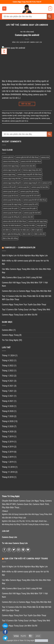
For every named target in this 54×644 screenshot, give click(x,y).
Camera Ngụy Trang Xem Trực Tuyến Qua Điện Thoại (24, 304)
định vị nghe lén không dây (11, 234)
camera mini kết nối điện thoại (31, 161)
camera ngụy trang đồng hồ (12, 183)
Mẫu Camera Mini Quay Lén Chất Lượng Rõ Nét (22, 277)
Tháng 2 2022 (8, 370)
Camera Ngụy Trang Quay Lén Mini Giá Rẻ (19, 314)
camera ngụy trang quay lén (39, 116)
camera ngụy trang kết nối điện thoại (29, 174)
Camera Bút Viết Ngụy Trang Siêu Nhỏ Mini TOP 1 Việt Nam (25, 284)
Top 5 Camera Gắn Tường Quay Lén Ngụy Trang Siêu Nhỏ (26, 309)
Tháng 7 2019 (8, 436)
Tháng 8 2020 (8, 411)
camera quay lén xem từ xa (19, 121)
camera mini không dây (10, 161)
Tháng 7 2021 (8, 391)
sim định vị (6, 230)
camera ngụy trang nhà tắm (12, 179)
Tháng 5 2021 (8, 396)
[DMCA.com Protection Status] (41, 640)
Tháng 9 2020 (8, 406)
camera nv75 (46, 183)
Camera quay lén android (27, 35)
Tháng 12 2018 (8, 467)
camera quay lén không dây (12, 200)
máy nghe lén (41, 225)
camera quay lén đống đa (11, 217)
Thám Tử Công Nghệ (26, 640)
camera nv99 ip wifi (8, 118)
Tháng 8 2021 (8, 386)
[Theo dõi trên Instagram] (9, 550)
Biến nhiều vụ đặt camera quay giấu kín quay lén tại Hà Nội (25, 262)
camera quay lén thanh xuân (12, 213)
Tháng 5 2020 (8, 426)
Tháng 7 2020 (8, 416)
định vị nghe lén (37, 230)
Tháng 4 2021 (8, 401)
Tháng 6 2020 (8, 421)
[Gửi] (49, 16)
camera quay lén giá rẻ (10, 191)
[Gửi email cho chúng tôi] (18, 550)
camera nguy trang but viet (11, 170)
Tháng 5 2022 (8, 365)
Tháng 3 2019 (8, 452)
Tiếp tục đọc (27, 104)
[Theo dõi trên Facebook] (4, 550)
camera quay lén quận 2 (10, 208)
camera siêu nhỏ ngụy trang (37, 221)
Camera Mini (7, 330)
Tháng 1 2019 (8, 462)
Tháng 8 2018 (8, 477)
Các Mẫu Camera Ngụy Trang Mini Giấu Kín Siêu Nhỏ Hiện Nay (26, 271)
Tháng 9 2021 (8, 381)
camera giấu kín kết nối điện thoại (27, 157)
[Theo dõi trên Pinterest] (23, 550)
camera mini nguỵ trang (10, 166)
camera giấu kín (8, 157)
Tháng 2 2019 (8, 457)
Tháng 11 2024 (8, 355)
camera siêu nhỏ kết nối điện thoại (14, 221)
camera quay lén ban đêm (39, 187)
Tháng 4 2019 (8, 446)
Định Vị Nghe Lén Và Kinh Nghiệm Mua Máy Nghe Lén (25, 255)
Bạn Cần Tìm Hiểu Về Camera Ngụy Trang (26, 558)
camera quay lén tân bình (32, 213)
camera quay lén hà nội (10, 196)
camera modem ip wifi (9, 116)
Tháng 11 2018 (8, 472)
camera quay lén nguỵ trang (12, 204)
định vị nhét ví (27, 234)
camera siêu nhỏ (27, 217)
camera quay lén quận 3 (29, 208)
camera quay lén (35, 118)
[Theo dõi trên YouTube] (28, 550)
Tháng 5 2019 (8, 441)
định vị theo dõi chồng (10, 238)
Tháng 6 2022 (8, 360)
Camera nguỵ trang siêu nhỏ (32, 170)
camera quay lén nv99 (30, 204)
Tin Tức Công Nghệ (27, 32)
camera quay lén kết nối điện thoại (34, 200)
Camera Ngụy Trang (10, 335)
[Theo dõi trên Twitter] (14, 550)
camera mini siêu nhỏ (28, 166)
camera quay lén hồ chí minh (30, 196)
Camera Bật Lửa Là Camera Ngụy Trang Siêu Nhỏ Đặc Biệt (26, 291)
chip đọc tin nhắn (29, 225)
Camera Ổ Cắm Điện (22, 118)
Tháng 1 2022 (8, 375)
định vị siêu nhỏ (39, 234)
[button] (4, 8)
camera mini (45, 157)
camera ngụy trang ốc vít (31, 183)
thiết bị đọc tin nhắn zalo (21, 230)
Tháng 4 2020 (8, 431)
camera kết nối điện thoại (42, 113)
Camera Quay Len (36, 42)
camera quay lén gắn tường (29, 191)
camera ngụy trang (23, 116)
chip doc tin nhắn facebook (12, 225)
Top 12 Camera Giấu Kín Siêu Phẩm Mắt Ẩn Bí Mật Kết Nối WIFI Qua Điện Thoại (26, 298)
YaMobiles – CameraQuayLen (19, 247)
